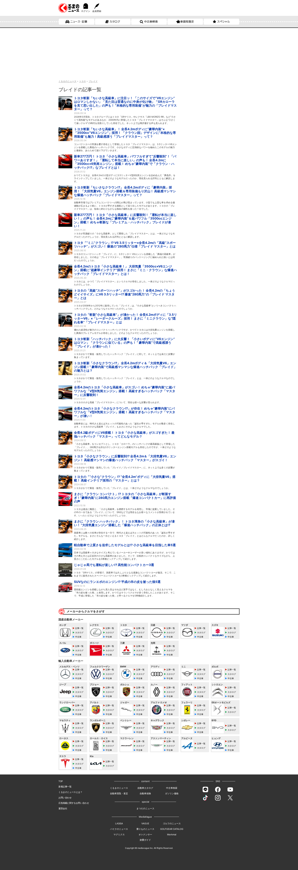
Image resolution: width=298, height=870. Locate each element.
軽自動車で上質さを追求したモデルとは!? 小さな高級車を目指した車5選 (125, 545)
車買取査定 (187, 21)
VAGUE (145, 823)
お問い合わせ (65, 797)
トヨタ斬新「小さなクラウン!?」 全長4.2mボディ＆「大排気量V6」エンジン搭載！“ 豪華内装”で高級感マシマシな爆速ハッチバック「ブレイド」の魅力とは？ (125, 366)
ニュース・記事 (78, 21)
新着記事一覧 (65, 786)
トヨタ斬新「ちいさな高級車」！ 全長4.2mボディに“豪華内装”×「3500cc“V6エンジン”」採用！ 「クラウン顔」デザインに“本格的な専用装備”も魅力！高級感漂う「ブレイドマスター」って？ (125, 132)
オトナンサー (145, 834)
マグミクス (119, 834)
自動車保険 (145, 793)
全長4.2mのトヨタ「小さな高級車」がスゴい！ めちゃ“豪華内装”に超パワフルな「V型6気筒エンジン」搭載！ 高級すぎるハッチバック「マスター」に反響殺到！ (124, 390)
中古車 (78, 637)
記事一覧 (79, 628)
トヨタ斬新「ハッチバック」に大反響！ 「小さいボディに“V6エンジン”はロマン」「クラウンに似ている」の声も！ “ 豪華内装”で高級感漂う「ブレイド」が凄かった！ (124, 342)
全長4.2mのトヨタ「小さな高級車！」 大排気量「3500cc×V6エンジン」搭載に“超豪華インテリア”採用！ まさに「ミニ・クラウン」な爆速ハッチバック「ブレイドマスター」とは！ (125, 270)
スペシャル (223, 21)
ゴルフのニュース (172, 823)
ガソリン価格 (171, 793)
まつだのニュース (145, 808)
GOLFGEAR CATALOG (171, 829)
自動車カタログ (145, 788)
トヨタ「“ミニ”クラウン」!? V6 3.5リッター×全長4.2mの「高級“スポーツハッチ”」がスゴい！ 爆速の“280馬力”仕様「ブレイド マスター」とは (125, 244)
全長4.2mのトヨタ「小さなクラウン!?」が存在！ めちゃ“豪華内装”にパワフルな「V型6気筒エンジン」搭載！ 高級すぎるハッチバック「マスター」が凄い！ (124, 412)
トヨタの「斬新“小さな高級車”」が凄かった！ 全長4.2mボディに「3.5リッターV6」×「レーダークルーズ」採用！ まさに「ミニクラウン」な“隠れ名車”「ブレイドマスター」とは (125, 318)
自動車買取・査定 (119, 793)
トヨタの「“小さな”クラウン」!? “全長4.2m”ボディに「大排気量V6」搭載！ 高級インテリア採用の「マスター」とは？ (125, 478)
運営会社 (62, 808)
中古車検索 (151, 21)
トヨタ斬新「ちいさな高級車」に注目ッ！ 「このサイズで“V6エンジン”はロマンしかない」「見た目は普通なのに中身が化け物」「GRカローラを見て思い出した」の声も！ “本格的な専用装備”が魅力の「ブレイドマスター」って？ (125, 103)
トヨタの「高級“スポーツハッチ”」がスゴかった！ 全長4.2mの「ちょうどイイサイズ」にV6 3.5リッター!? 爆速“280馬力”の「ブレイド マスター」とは (124, 294)
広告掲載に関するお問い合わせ (73, 803)
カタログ (115, 21)
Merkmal (171, 834)
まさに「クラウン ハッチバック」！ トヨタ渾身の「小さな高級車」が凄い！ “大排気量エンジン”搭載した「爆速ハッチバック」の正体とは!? (124, 523)
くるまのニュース (119, 788)
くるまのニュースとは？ (70, 792)
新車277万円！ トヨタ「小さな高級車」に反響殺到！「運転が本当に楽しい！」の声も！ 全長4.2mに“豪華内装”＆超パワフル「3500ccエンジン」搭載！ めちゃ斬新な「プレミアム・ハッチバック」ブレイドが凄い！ (125, 220)
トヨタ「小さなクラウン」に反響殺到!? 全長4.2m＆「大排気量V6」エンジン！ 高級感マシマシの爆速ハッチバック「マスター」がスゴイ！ (125, 458)
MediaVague (145, 816)
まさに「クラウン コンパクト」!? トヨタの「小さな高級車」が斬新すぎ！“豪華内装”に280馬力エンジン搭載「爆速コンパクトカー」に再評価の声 (125, 497)
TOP (60, 781)
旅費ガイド (145, 839)
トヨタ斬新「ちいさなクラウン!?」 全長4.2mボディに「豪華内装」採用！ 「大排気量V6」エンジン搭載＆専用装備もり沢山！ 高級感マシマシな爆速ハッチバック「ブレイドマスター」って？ (125, 191)
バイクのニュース (119, 829)
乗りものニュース (145, 829)
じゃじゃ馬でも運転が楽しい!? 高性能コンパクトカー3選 (114, 565)
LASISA (119, 823)
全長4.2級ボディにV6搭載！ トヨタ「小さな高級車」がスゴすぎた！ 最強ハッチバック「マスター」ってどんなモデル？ (124, 434)
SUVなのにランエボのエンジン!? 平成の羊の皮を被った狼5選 (117, 582)
